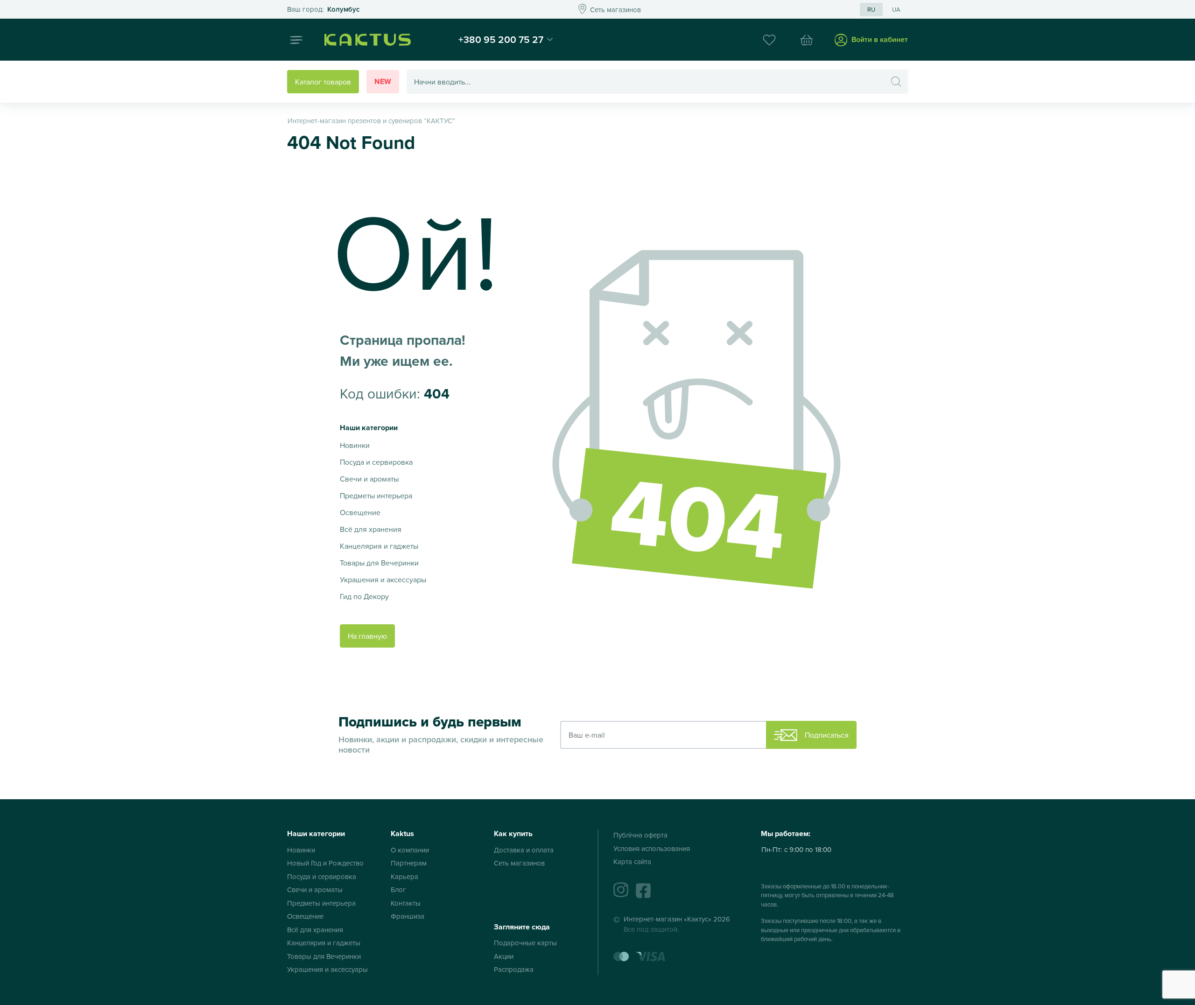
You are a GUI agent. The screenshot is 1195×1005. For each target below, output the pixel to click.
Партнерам (409, 863)
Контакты (406, 903)
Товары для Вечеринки (379, 563)
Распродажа (514, 969)
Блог (398, 889)
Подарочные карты (525, 943)
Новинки (355, 445)
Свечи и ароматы (369, 479)
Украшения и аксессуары (383, 579)
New (382, 81)
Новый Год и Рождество (325, 863)
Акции (503, 956)
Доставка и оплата (524, 850)
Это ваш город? (323, 9)
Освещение (360, 512)
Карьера (404, 876)
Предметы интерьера (376, 495)
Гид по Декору (364, 596)
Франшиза (407, 916)
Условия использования (651, 848)
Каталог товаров (323, 82)
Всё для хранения (370, 529)
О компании (410, 850)
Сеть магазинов (519, 863)
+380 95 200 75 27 (500, 39)
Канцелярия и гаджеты (379, 546)
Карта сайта (632, 861)
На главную (367, 636)
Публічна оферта (640, 835)
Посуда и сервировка (376, 462)
